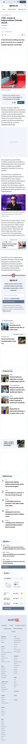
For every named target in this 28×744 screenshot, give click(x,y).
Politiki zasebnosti (6, 311)
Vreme (6, 573)
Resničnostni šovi (5, 336)
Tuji (10, 406)
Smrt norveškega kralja (15, 385)
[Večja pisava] (25, 35)
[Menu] (2, 6)
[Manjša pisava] (20, 35)
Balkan (11, 374)
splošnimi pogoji (15, 298)
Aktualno (6, 541)
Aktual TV (12, 323)
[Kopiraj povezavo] (5, 35)
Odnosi (6, 499)
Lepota (6, 490)
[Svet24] (3, 1)
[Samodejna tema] (14, 2)
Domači (7, 509)
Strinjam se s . (12, 298)
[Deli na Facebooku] (2, 35)
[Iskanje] (25, 5)
